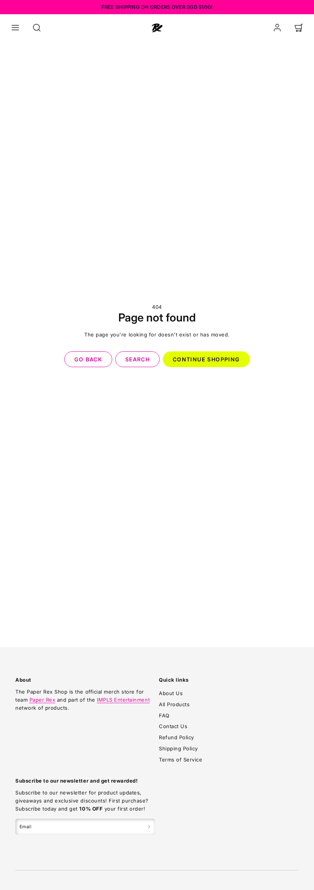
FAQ (164, 715)
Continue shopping (206, 359)
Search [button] (137, 359)
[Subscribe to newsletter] (149, 827)
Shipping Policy (178, 748)
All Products (174, 704)
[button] (15, 27)
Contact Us (173, 726)
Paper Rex (42, 700)
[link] (277, 27)
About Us (171, 693)
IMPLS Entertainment (123, 700)
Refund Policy (176, 737)
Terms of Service (180, 759)
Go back (88, 359)
